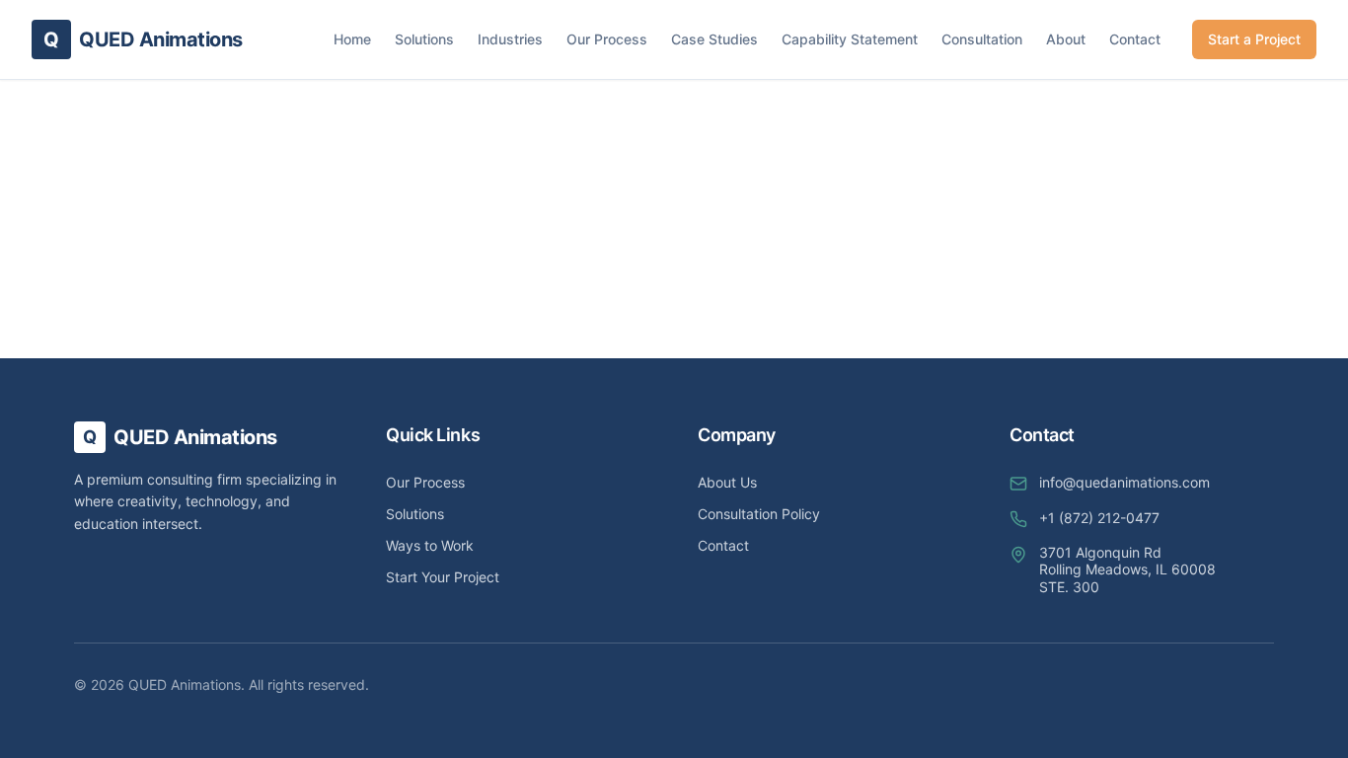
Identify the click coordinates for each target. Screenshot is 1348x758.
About (1066, 39)
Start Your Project (442, 576)
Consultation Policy (759, 513)
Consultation (981, 39)
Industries (510, 39)
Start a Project (1254, 39)
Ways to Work (430, 545)
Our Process (606, 39)
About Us (727, 482)
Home (352, 39)
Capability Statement (850, 39)
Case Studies (714, 39)
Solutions (424, 39)
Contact (1135, 39)
